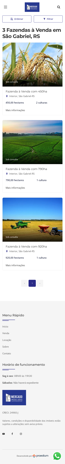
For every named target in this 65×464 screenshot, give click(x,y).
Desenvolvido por (24, 456)
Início (5, 326)
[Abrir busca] (59, 7)
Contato (6, 353)
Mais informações (15, 110)
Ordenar (18, 18)
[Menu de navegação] (6, 7)
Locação (6, 340)
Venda (5, 333)
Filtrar (50, 18)
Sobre (5, 346)
